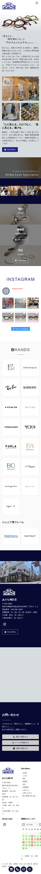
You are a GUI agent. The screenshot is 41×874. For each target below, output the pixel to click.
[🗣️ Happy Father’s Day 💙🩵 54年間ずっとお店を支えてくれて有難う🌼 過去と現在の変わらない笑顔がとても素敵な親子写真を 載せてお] (33, 302)
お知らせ (26, 790)
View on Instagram (22, 329)
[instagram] (5, 624)
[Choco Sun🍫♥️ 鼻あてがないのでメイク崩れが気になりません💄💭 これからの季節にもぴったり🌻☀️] (33, 316)
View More (11, 149)
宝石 (24, 784)
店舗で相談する (22, 748)
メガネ (25, 776)
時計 (24, 779)
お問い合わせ (27, 793)
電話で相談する (22, 737)
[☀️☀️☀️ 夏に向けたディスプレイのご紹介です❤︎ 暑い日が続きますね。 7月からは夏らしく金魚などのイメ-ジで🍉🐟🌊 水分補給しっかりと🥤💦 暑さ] (7, 302)
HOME (25, 773)
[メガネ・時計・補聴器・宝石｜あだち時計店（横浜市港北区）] (9, 8)
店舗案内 (26, 787)
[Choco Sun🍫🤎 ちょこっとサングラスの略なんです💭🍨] (20, 316)
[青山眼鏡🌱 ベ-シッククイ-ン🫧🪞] (20, 302)
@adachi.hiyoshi (17, 288)
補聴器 (25, 781)
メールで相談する (22, 743)
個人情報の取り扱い (29, 796)
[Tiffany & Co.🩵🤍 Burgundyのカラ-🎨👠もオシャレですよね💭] (7, 316)
